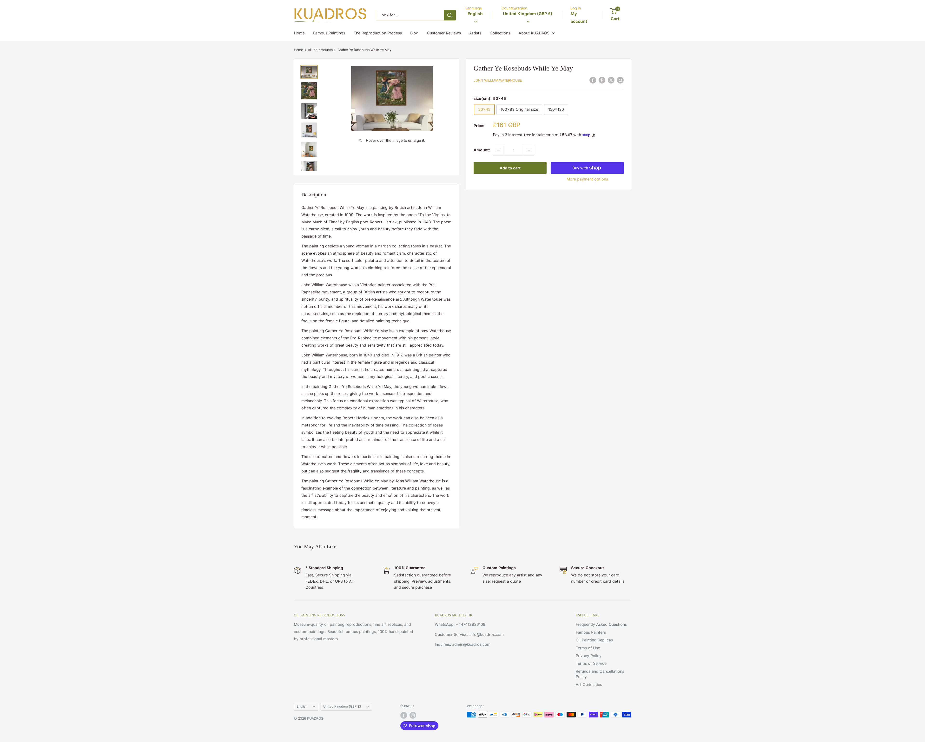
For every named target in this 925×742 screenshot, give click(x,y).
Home (299, 33)
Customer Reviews (444, 33)
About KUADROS (534, 33)
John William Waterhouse (498, 80)
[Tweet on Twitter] (611, 80)
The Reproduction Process (378, 33)
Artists (475, 33)
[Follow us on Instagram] (413, 715)
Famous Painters (591, 632)
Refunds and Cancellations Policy (600, 674)
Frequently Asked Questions (601, 624)
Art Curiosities (589, 684)
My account (579, 17)
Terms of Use (588, 647)
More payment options (587, 179)
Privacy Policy (588, 655)
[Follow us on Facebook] (403, 715)
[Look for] (450, 15)
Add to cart (510, 168)
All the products (320, 50)
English (302, 706)
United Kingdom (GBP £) (342, 706)
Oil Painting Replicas (594, 640)
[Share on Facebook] (592, 80)
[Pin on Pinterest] (602, 80)
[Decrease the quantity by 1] (498, 150)
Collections (500, 33)
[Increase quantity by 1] (529, 150)
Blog (414, 33)
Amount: (482, 150)
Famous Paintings (329, 33)
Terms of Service (591, 663)
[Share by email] (620, 80)
